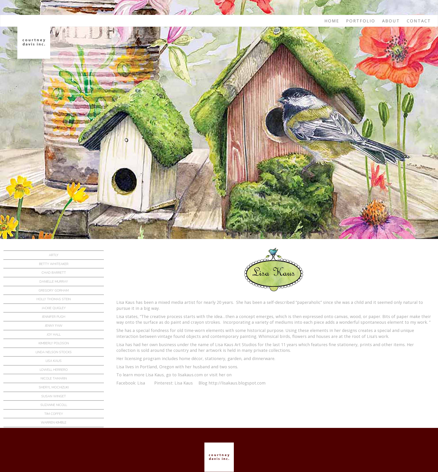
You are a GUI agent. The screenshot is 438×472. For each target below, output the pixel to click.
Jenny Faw (54, 325)
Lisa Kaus (54, 360)
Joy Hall (54, 334)
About (391, 21)
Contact (419, 21)
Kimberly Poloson (54, 343)
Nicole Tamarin (54, 378)
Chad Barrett (54, 272)
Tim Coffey (53, 413)
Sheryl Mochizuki (54, 387)
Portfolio (360, 21)
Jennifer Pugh (53, 316)
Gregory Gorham (54, 290)
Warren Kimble (53, 422)
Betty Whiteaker (53, 264)
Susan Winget (53, 396)
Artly (53, 255)
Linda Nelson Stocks (54, 352)
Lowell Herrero (54, 369)
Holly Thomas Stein (53, 299)
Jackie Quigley (54, 308)
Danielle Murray (53, 281)
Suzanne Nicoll (53, 405)
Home (331, 21)
